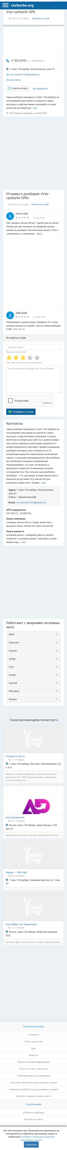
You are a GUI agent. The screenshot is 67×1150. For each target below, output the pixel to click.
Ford (11, 666)
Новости (33, 1055)
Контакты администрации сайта (33, 1096)
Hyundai (13, 682)
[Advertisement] (33, 153)
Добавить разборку (33, 1112)
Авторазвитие (15, 817)
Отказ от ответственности (33, 1068)
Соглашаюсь (31, 1144)
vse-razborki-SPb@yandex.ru (25, 74)
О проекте (33, 1034)
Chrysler (13, 650)
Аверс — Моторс (16, 872)
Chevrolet (14, 642)
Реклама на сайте (33, 1119)
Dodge (12, 658)
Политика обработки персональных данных (33, 1082)
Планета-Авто (15, 756)
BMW (11, 634)
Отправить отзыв (22, 411)
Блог (33, 1048)
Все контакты (13, 79)
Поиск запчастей (33, 1041)
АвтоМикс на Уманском (21, 924)
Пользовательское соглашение (33, 1075)
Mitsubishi (14, 691)
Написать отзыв (40, 18)
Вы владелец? (40, 88)
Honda (12, 674)
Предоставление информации (33, 1061)
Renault (13, 699)
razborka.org (22, 5)
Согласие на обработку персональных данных (33, 1089)
